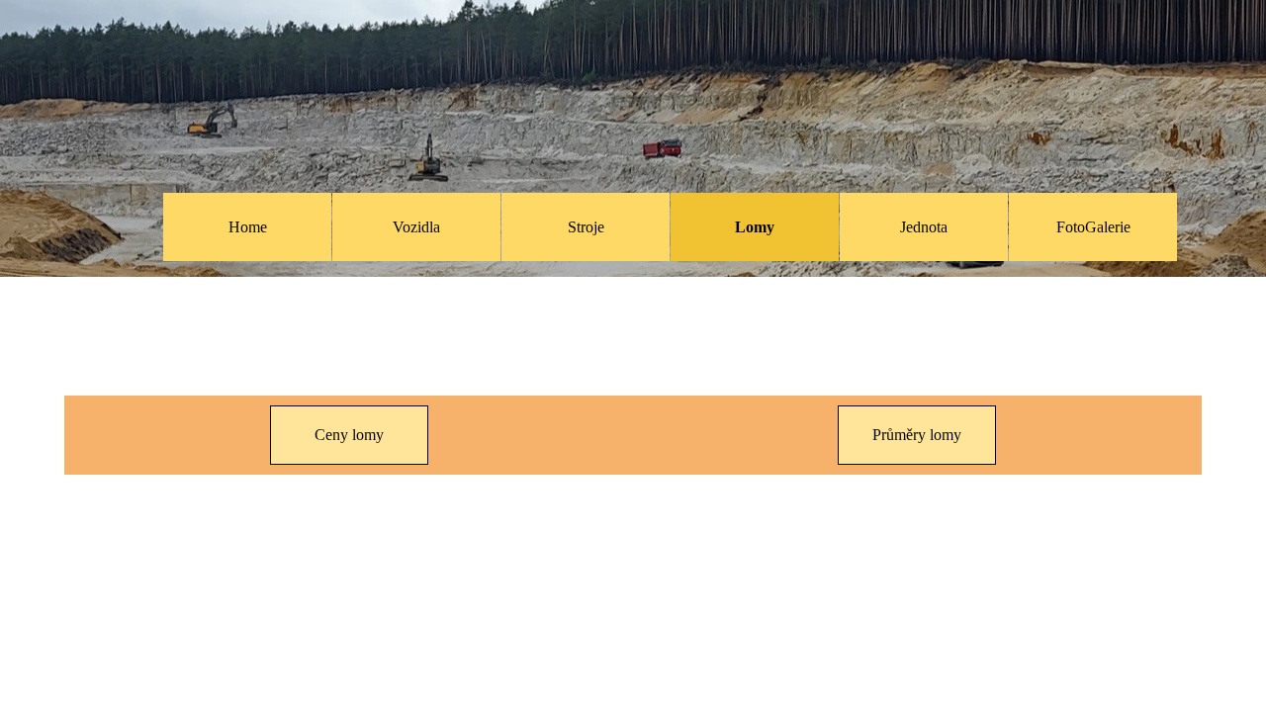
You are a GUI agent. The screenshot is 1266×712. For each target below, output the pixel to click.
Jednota (924, 227)
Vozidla (416, 227)
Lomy (754, 227)
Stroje (586, 227)
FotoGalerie (1093, 227)
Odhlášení (1034, 36)
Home (247, 227)
